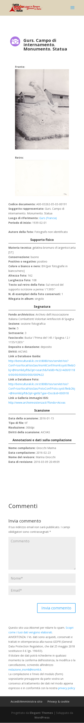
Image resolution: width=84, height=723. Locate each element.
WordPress (42, 717)
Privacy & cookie (58, 701)
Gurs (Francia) (48, 218)
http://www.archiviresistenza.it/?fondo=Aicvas (36, 402)
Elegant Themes (41, 713)
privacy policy (66, 688)
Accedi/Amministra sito (26, 701)
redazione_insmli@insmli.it (24, 669)
